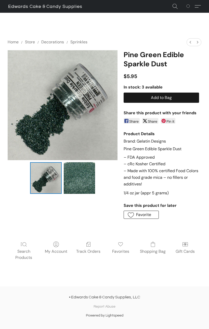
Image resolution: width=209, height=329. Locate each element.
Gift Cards (185, 251)
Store (30, 42)
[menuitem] (190, 42)
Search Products (23, 254)
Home (13, 42)
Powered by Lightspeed (104, 315)
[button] (45, 6)
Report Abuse (104, 306)
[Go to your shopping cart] (189, 6)
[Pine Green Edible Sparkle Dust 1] (79, 178)
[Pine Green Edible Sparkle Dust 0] (46, 178)
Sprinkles (78, 42)
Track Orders (88, 251)
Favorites (120, 251)
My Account (56, 251)
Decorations (52, 42)
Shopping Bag (153, 251)
